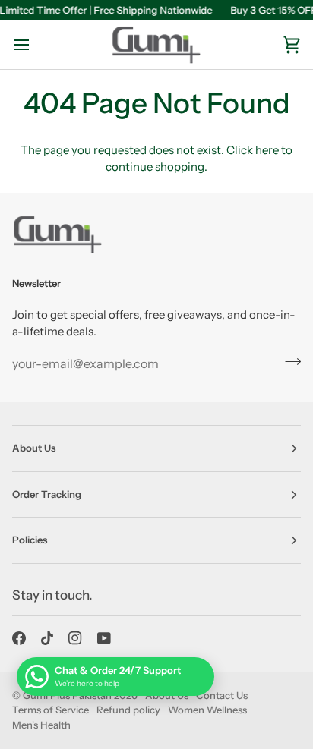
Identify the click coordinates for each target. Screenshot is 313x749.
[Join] (288, 362)
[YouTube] (104, 638)
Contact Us (222, 695)
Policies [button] (29, 539)
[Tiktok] (47, 638)
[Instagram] (75, 638)
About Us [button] (33, 448)
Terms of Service (50, 709)
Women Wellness (207, 709)
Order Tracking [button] (46, 494)
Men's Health (41, 725)
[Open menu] (35, 45)
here (267, 150)
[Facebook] (19, 638)
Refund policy (128, 709)
